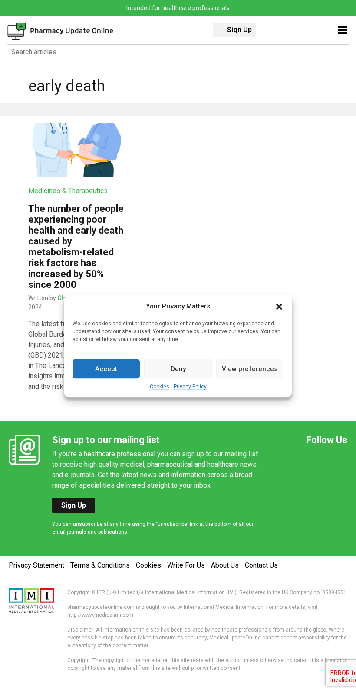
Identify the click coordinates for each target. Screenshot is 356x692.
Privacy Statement (36, 565)
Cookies (159, 387)
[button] (279, 306)
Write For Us (186, 565)
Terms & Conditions (100, 565)
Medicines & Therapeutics (68, 191)
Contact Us (261, 565)
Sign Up (239, 30)
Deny (178, 369)
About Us (225, 565)
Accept (106, 369)
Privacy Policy (190, 387)
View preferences (249, 369)
